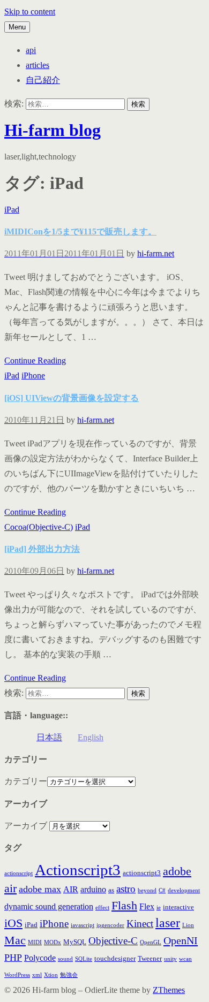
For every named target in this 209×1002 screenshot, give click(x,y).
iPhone (33, 375)
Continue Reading (35, 360)
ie (158, 907)
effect (102, 907)
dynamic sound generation (48, 906)
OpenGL (150, 942)
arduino (93, 889)
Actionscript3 (78, 869)
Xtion (51, 975)
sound (65, 959)
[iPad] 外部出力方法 (42, 548)
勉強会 (69, 975)
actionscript (18, 873)
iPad (11, 209)
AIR (70, 889)
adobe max (40, 889)
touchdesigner (115, 958)
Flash (124, 905)
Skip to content (29, 11)
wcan (185, 959)
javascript (82, 925)
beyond (147, 890)
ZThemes (169, 990)
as (111, 890)
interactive (178, 907)
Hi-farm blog (52, 130)
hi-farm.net (155, 253)
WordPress (17, 975)
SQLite (83, 959)
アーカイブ (25, 825)
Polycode (40, 957)
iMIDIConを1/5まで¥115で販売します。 (80, 231)
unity (170, 959)
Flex (146, 906)
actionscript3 (142, 873)
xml (37, 975)
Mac (15, 940)
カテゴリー (25, 781)
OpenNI (180, 940)
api (31, 50)
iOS (13, 923)
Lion (188, 925)
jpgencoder (110, 925)
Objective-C (113, 940)
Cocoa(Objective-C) (38, 527)
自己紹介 (43, 80)
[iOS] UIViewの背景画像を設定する (71, 398)
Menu (17, 27)
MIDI (35, 942)
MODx (52, 942)
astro (126, 888)
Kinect (139, 923)
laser (167, 923)
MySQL (74, 942)
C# (162, 890)
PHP (13, 957)
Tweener (150, 958)
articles (37, 65)
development (184, 890)
